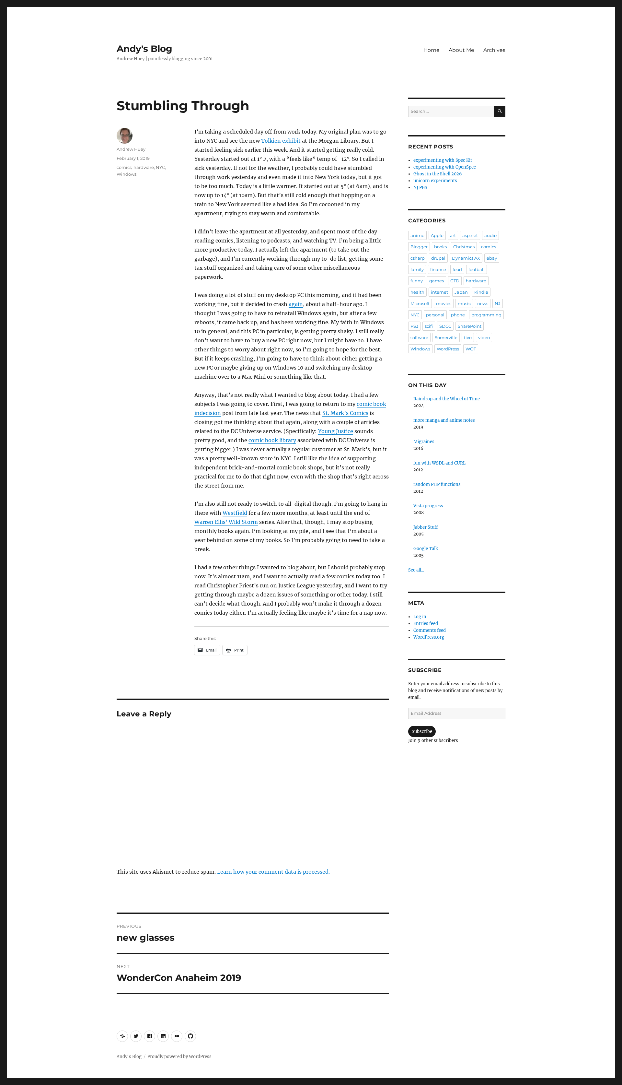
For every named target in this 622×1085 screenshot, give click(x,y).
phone (458, 314)
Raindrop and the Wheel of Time (446, 399)
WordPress (448, 348)
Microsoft (420, 303)
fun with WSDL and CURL (439, 463)
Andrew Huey (131, 149)
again (296, 304)
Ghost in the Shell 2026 (437, 174)
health (417, 292)
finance (438, 269)
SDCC (445, 326)
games (436, 280)
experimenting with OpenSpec (444, 167)
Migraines (423, 441)
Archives (494, 50)
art (453, 235)
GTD (454, 280)
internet (439, 292)
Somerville (446, 337)
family (417, 269)
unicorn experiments (435, 180)
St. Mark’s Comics (345, 413)
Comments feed (429, 630)
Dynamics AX (466, 258)
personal (435, 314)
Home (431, 50)
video (484, 337)
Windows (126, 174)
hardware (143, 167)
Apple (437, 235)
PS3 (414, 326)
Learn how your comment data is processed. (273, 871)
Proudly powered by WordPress (179, 1056)
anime (417, 235)
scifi (429, 326)
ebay (492, 258)
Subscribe (422, 731)
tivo (468, 337)
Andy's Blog (144, 48)
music (464, 303)
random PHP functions (437, 484)
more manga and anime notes (444, 420)
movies (443, 303)
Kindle (481, 292)
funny (416, 280)
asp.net (470, 235)
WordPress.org (428, 637)
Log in (419, 616)
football (476, 269)
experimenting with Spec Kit (442, 160)
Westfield (235, 513)
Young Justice (335, 431)
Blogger (419, 246)
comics (124, 167)
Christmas (464, 246)
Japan (461, 292)
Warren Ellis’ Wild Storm (226, 522)
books (440, 246)
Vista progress (428, 506)
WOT (471, 348)
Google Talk (425, 548)
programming (486, 314)
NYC (160, 167)
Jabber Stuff (425, 527)
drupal (438, 258)
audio (490, 235)
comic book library (272, 440)
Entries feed (425, 623)
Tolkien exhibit (281, 140)
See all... (416, 570)
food (457, 269)
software (419, 337)
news (482, 303)
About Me (461, 50)
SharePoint (469, 326)
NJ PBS (420, 187)
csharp (417, 258)
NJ (498, 303)
